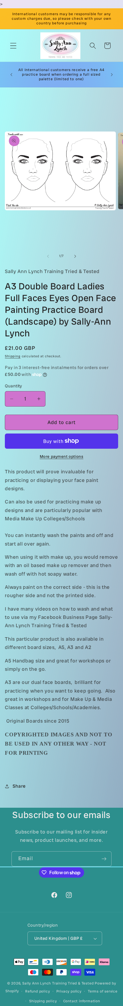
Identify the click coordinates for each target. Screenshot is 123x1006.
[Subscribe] (104, 859)
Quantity (13, 386)
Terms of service (103, 991)
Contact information (81, 1001)
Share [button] (19, 786)
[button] (13, 45)
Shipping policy (43, 1001)
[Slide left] (48, 256)
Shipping (12, 356)
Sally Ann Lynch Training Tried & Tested (58, 983)
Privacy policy (69, 991)
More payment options (62, 456)
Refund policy (37, 991)
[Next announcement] (112, 74)
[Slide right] (75, 256)
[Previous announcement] (11, 74)
